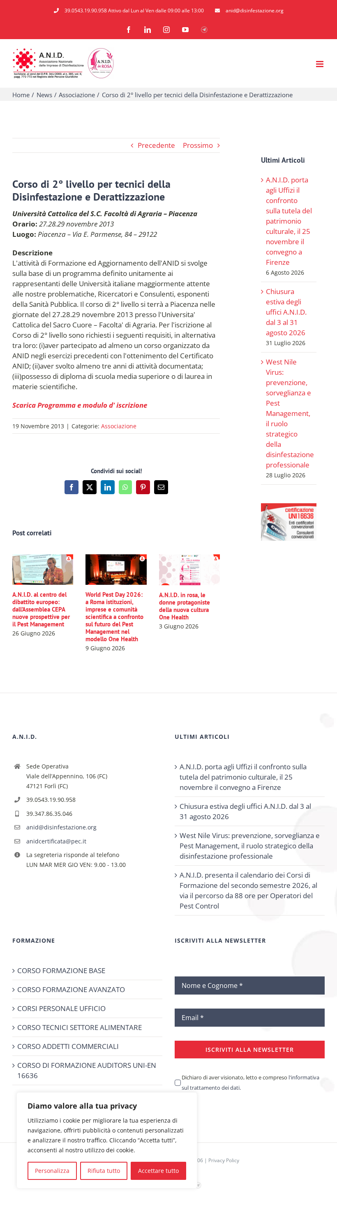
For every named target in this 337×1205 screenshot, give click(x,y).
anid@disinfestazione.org (61, 827)
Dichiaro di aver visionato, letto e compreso (250, 1082)
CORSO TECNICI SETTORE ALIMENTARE (79, 1027)
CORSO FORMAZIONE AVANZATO (71, 989)
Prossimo (198, 145)
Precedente (156, 145)
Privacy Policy (223, 1160)
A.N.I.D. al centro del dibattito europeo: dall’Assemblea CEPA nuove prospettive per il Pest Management (41, 609)
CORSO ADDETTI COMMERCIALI (68, 1046)
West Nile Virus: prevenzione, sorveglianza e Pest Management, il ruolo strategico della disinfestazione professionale (290, 413)
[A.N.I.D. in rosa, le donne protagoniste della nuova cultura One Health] (189, 559)
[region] (106, 1140)
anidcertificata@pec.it (56, 841)
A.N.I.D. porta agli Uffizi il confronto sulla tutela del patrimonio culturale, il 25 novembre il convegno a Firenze (289, 221)
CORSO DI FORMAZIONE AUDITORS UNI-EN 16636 (86, 1070)
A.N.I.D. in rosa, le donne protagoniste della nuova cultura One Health (184, 606)
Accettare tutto (158, 1171)
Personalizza (52, 1171)
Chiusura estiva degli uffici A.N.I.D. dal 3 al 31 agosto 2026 (286, 312)
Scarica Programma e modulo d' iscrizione (79, 405)
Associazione (118, 426)
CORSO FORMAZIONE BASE (61, 970)
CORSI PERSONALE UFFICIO (61, 1008)
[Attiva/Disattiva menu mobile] (320, 64)
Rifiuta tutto (104, 1171)
